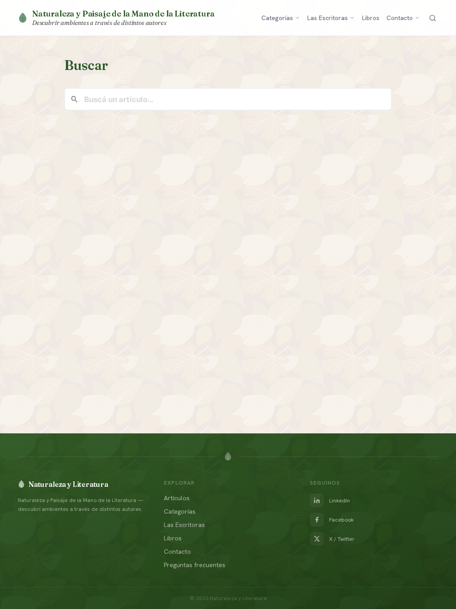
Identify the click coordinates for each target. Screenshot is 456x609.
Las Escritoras (327, 18)
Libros (370, 18)
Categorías (277, 18)
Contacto (400, 18)
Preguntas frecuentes (194, 565)
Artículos (177, 498)
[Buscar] (432, 18)
